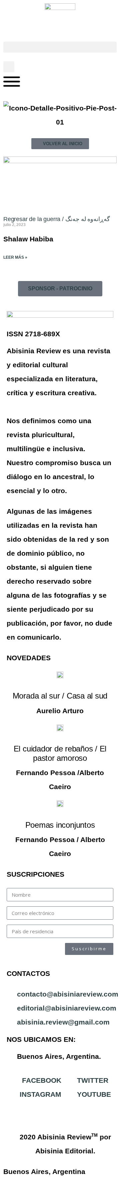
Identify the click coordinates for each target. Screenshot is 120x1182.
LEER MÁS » (15, 257)
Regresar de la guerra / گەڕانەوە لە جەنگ (56, 219)
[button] (60, 47)
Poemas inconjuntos (60, 824)
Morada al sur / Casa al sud (60, 695)
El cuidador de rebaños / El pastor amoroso (60, 753)
